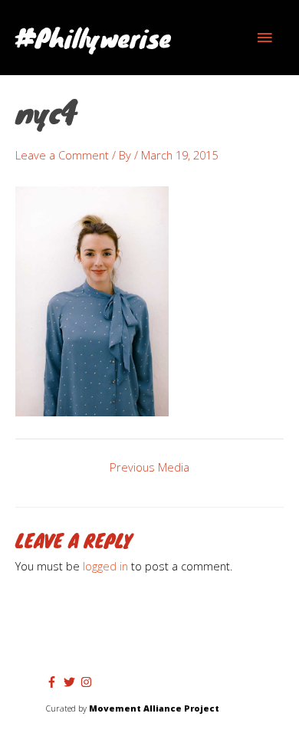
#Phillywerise (93, 37)
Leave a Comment (62, 155)
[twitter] (71, 682)
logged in (105, 566)
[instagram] (88, 682)
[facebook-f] (53, 682)
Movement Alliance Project (154, 708)
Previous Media (149, 467)
